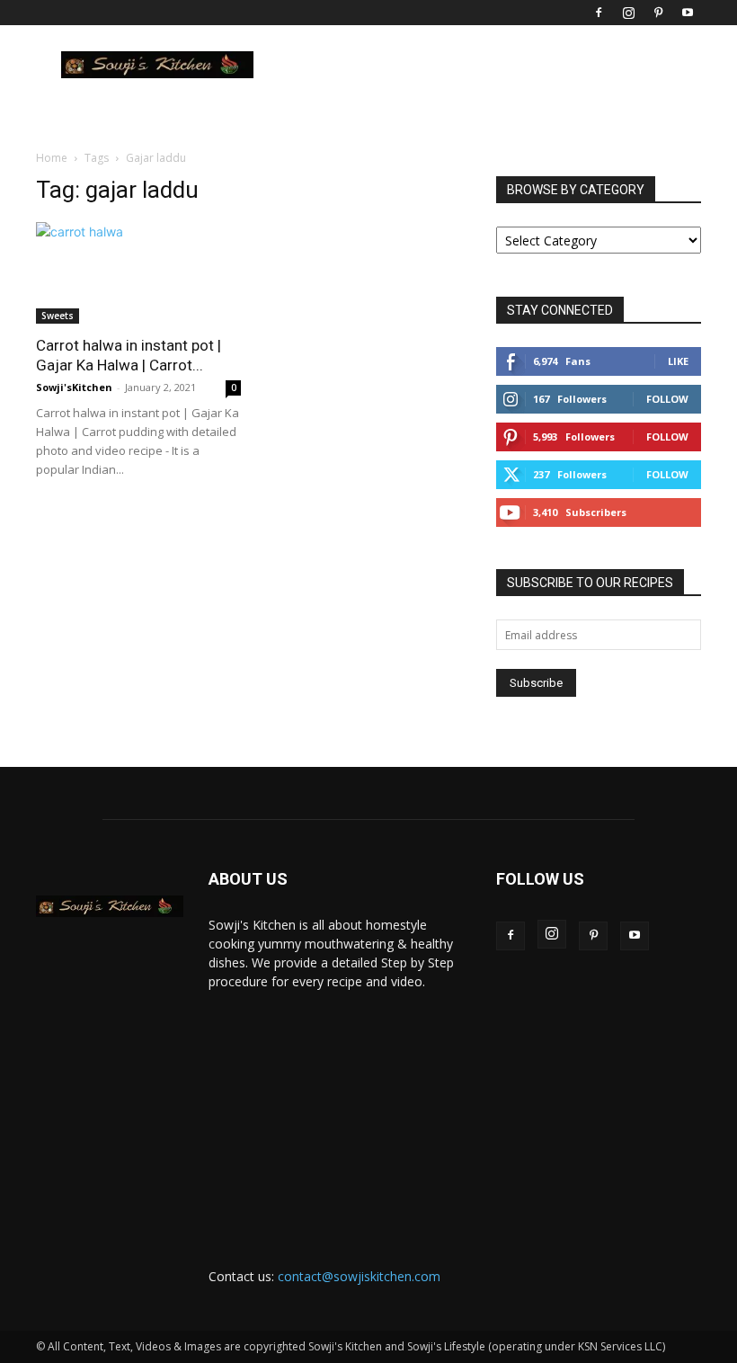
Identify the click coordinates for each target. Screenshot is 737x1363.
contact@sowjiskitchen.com (359, 1276)
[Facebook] (598, 12)
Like (678, 361)
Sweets (57, 315)
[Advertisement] (340, 1112)
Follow (667, 398)
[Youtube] (687, 12)
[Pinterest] (657, 12)
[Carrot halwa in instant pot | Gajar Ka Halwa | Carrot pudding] (138, 273)
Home (51, 157)
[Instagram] (628, 12)
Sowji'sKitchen (74, 387)
